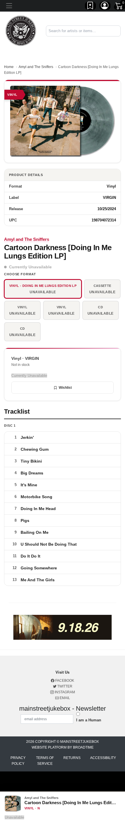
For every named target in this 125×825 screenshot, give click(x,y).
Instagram (64, 692)
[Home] (20, 30)
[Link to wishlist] (90, 6)
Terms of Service (45, 761)
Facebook (64, 681)
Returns (72, 758)
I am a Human (88, 720)
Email (64, 698)
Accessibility (103, 758)
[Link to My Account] (105, 6)
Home (9, 67)
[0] (119, 7)
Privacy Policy (18, 761)
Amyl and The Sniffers (36, 67)
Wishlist (65, 388)
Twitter (64, 686)
